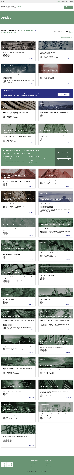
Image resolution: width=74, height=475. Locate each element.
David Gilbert (51, 278)
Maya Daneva (15, 327)
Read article (31, 58)
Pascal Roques (49, 115)
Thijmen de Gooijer (55, 231)
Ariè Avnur (12, 140)
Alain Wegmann (58, 349)
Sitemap (28, 471)
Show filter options (57, 31)
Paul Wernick (22, 280)
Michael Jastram (15, 232)
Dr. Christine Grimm (15, 206)
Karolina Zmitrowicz (13, 417)
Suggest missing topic (63, 94)
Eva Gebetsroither (19, 80)
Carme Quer (24, 54)
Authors (67, 1)
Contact (32, 466)
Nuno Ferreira (59, 324)
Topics (69, 7)
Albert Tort (12, 116)
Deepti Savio (49, 182)
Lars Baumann (14, 183)
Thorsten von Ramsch (50, 372)
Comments (63, 1)
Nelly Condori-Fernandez (27, 327)
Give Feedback (47, 463)
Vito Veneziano (27, 280)
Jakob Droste (20, 443)
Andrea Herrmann (9, 327)
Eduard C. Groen (9, 443)
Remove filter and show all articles (66, 37)
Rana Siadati (17, 280)
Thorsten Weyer (60, 209)
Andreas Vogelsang (53, 209)
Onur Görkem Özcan (22, 206)
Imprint (32, 471)
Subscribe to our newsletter (63, 159)
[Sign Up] (1, 1)
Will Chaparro (67, 231)
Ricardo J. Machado (65, 324)
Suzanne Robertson (15, 301)
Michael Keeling (62, 231)
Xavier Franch (29, 54)
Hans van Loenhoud (50, 77)
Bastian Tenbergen (46, 209)
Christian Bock (49, 417)
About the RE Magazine (35, 465)
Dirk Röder (56, 278)
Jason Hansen (12, 256)
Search (71, 1)
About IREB (33, 463)
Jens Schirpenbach (50, 56)
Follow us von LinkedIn (63, 156)
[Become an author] (8, 1)
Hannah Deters (15, 443)
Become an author (48, 466)
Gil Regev (54, 349)
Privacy (36, 471)
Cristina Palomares (18, 54)
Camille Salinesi (12, 393)
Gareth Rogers (49, 395)
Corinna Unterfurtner (26, 80)
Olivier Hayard (64, 349)
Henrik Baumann (20, 183)
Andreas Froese (66, 209)
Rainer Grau (12, 372)
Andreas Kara (20, 232)
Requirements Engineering (11, 6)
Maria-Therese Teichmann (10, 80)
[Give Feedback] (3, 1)
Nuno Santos (54, 324)
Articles (58, 1)
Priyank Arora (49, 255)
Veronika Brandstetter (51, 210)
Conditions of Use (42, 471)
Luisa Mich (51, 301)
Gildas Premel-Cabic (13, 348)
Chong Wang (20, 327)
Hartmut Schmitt (26, 443)
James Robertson (22, 301)
